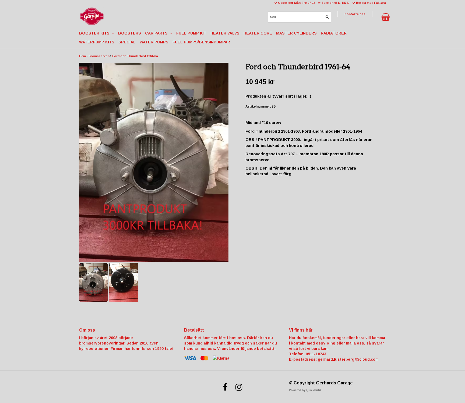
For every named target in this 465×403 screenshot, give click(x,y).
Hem (82, 56)
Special (127, 42)
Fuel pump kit (191, 33)
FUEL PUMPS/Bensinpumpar (201, 42)
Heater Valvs (224, 33)
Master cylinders (296, 33)
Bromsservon (99, 56)
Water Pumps (154, 42)
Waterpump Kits (96, 42)
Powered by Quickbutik (305, 390)
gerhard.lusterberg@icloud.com (348, 359)
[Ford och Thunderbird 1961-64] (153, 162)
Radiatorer (334, 33)
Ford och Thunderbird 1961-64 (134, 56)
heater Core (258, 33)
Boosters (129, 33)
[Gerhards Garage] (91, 16)
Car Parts (157, 33)
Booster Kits (95, 33)
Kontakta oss (354, 14)
